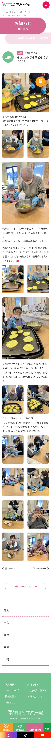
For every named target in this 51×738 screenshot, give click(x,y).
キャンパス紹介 (12, 690)
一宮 (6, 622)
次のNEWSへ (39, 568)
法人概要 (9, 684)
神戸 (6, 635)
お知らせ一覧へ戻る (23, 586)
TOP (47, 729)
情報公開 (9, 696)
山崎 (6, 659)
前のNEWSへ (11, 568)
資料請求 (20, 729)
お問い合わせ (35, 729)
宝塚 (6, 647)
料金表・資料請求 (35, 690)
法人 (6, 610)
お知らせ (9, 702)
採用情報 (7, 729)
